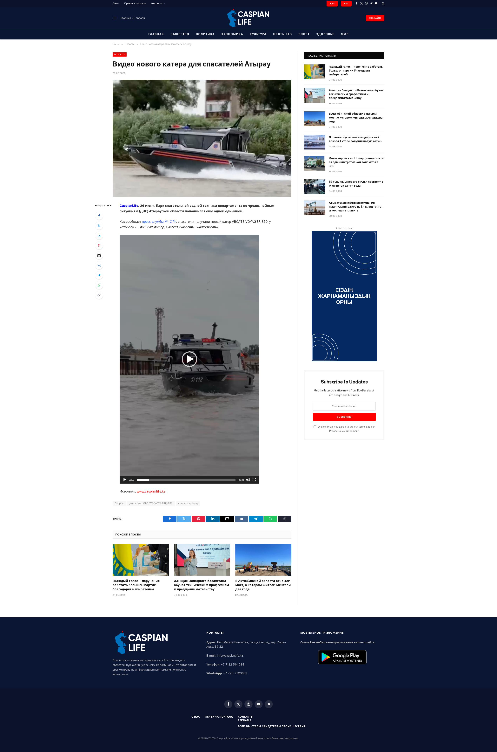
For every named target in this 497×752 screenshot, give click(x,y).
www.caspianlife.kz (151, 491)
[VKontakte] (99, 265)
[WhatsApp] (99, 285)
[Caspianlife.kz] (248, 18)
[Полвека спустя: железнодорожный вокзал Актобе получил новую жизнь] (314, 142)
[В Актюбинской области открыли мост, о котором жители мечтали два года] (263, 560)
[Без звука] (248, 480)
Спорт (304, 34)
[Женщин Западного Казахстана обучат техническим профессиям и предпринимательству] (202, 560)
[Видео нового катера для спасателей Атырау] (202, 138)
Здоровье (325, 34)
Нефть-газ (282, 34)
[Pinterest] (99, 245)
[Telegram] (99, 275)
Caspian (119, 503)
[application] (189, 359)
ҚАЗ (332, 3)
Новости (119, 54)
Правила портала (135, 3)
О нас (116, 3)
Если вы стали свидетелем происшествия (272, 726)
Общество (179, 34)
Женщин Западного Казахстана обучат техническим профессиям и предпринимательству (201, 585)
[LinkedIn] (99, 235)
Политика (205, 34)
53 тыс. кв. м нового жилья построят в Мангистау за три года (356, 183)
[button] (189, 359)
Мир (345, 34)
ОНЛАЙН (375, 18)
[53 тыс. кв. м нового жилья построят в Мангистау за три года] (314, 186)
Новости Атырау (188, 503)
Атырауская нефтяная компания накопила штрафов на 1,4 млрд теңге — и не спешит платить (356, 206)
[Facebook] (99, 216)
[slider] (186, 480)
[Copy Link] (99, 295)
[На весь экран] (254, 480)
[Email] (99, 255)
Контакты (156, 3)
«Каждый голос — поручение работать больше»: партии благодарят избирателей (136, 585)
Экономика (232, 34)
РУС (346, 3)
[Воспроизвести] (125, 480)
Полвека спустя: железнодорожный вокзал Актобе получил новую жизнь (355, 139)
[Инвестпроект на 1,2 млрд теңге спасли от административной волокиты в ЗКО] (314, 163)
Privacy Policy (337, 431)
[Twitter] (99, 226)
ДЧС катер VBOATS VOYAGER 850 (151, 503)
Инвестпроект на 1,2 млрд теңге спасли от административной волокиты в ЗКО (356, 162)
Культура (258, 34)
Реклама (244, 720)
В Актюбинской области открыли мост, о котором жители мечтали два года (263, 585)
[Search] (382, 3)
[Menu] (115, 18)
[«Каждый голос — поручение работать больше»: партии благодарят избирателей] (141, 560)
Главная (156, 34)
